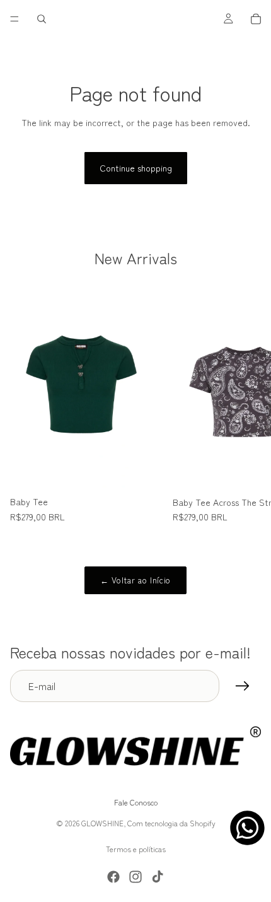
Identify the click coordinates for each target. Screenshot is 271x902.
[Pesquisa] (41, 19)
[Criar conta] (242, 686)
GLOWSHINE (102, 822)
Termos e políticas (136, 848)
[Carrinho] (256, 19)
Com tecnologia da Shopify (171, 822)
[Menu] (14, 18)
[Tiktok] (157, 876)
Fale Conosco (136, 802)
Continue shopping (136, 167)
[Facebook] (113, 876)
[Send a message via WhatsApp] (247, 828)
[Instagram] (135, 876)
